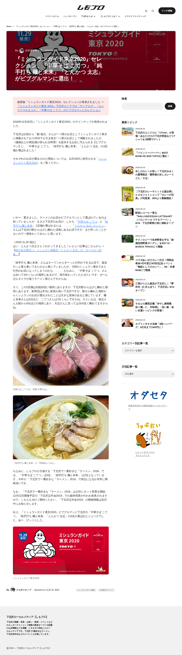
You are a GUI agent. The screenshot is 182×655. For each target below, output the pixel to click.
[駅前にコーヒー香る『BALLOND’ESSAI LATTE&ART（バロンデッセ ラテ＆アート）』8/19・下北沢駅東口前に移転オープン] (128, 214)
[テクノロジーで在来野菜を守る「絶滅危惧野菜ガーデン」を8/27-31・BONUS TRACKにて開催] (128, 241)
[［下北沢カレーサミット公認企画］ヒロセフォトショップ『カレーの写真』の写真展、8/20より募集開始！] (128, 193)
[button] (146, 10)
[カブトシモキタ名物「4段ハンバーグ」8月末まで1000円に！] (128, 325)
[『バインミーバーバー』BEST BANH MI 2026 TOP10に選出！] (128, 154)
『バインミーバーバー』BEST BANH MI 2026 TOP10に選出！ (152, 154)
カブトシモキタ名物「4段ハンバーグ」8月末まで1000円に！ (154, 326)
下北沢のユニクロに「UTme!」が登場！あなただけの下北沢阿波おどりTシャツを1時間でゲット (155, 136)
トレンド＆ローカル (145, 452)
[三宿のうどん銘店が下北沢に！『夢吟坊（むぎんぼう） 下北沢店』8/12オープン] (128, 284)
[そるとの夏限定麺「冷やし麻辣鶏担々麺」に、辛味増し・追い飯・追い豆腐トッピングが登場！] (128, 305)
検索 (124, 98)
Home (8, 26)
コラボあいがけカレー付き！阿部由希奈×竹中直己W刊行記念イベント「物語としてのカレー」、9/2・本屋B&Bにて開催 (155, 265)
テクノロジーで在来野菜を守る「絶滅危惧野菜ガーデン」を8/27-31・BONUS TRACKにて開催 (154, 243)
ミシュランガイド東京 (86, 590)
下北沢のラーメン (106, 590)
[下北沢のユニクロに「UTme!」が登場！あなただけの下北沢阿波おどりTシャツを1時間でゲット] (128, 134)
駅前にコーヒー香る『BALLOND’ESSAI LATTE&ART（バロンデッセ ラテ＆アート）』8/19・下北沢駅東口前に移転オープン (154, 219)
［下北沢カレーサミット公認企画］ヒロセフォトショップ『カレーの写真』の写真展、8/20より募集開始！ (154, 195)
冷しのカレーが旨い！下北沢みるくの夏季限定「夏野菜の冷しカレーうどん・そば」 (154, 174)
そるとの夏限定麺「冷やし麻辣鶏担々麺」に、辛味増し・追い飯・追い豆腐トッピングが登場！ (154, 307)
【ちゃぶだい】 (142, 455)
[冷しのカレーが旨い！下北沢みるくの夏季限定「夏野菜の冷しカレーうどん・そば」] (128, 172)
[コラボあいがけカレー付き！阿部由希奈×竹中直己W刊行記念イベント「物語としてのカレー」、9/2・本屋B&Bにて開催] (128, 261)
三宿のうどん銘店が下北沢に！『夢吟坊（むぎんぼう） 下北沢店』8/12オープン (154, 287)
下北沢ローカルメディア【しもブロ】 (27, 616)
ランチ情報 (167, 11)
